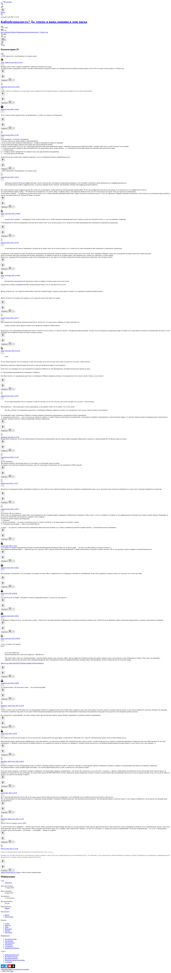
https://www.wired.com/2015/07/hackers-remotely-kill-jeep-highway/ (22, 663)
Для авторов (9, 941)
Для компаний (9, 943)
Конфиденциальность (12, 948)
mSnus (3, 109)
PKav (2, 483)
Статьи (7, 923)
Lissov (3, 135)
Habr (11, 971)
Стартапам (8, 962)
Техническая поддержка (20, 969)
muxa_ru (3, 213)
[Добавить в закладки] (10, 79)
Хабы (7, 927)
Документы (9, 944)
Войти (7, 915)
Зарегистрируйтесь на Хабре (10, 872)
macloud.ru (8, 882)
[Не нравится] (3, 76)
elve (2, 546)
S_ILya (3, 17)
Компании (8, 929)
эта (59, 597)
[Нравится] (3, 71)
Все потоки (8, 2)
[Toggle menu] (1, 2)
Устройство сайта (11, 939)
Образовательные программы (15, 960)
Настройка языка (7, 969)
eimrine (3, 437)
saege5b (3, 87)
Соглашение (9, 946)
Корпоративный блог (12, 955)
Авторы (7, 930)
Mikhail (7, 908)
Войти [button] (3, 12)
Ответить (4, 80)
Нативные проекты (11, 958)
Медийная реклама (11, 956)
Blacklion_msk (5, 705)
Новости (8, 925)
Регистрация (9, 917)
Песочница (8, 932)
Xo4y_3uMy (5, 62)
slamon (3, 567)
